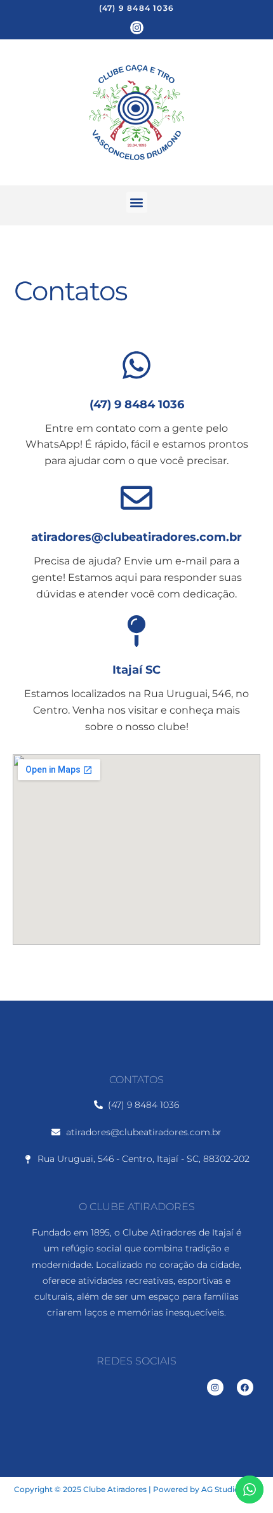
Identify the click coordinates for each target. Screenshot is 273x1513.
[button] (136, 202)
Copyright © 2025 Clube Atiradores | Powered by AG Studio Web (136, 1489)
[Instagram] (136, 27)
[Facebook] (245, 1387)
